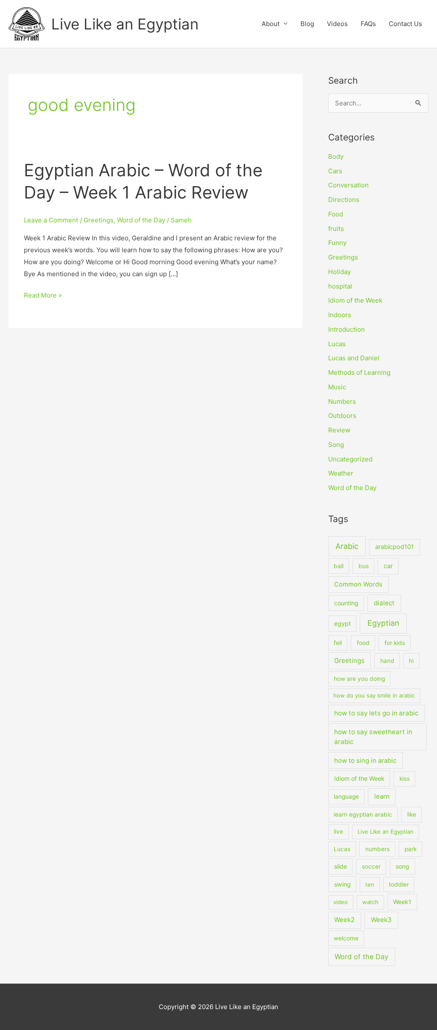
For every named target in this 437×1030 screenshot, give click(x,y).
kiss (404, 778)
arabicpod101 (394, 547)
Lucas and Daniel (353, 358)
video (340, 902)
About (271, 24)
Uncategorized (350, 459)
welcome (346, 938)
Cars (335, 171)
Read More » (43, 294)
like (411, 814)
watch (370, 902)
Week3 (381, 920)
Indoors (339, 315)
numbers (377, 849)
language (346, 796)
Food (335, 214)
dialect (384, 603)
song (402, 866)
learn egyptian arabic (363, 814)
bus (363, 566)
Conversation (348, 185)
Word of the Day (141, 220)
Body (336, 156)
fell (338, 642)
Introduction (346, 329)
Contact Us (405, 24)
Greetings (99, 220)
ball (339, 566)
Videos (337, 24)
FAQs (368, 24)
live (338, 831)
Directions (343, 199)
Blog (307, 24)
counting (346, 603)
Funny (337, 243)
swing (342, 884)
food (363, 642)
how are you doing (359, 678)
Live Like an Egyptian (124, 24)
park (411, 849)
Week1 (402, 901)
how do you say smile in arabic (374, 695)
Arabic (346, 546)
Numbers (342, 401)
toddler (399, 884)
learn (382, 796)
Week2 (344, 920)
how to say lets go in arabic (376, 713)
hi (411, 660)
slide (340, 866)
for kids (395, 642)
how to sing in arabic (365, 760)
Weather (340, 473)
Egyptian (383, 623)
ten (369, 884)
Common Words (358, 584)
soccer (371, 866)
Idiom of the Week (355, 300)
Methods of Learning (359, 372)
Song (336, 445)
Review (339, 430)
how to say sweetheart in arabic (373, 737)
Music (337, 387)
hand (387, 660)
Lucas (337, 344)
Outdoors (342, 415)
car (388, 566)
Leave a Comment (51, 220)
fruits (336, 229)
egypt (342, 623)
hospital (340, 286)
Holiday (339, 272)
